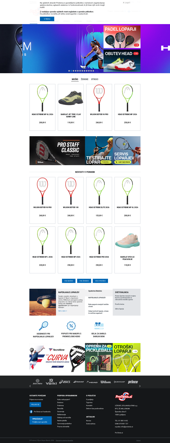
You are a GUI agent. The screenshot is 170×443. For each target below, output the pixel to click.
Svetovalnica (90, 424)
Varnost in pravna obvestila (64, 440)
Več (33, 63)
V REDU (47, 19)
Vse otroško (100, 281)
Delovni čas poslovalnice (95, 408)
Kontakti (89, 405)
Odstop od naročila (64, 417)
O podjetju (89, 399)
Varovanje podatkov (64, 423)
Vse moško (68, 281)
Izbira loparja (119, 309)
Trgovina (89, 402)
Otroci (94, 79)
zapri (127, 2)
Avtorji (138, 440)
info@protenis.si (127, 427)
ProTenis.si (119, 433)
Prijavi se (35, 404)
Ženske (84, 79)
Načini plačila (62, 420)
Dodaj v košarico (44, 103)
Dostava (60, 402)
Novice (88, 421)
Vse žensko (84, 281)
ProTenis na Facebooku (42, 412)
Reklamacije (61, 414)
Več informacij (44, 92)
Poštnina (60, 405)
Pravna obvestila (63, 426)
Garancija (60, 411)
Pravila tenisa (119, 304)
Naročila (60, 408)
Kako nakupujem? (63, 399)
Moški (75, 79)
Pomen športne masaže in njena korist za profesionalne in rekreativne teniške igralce (125, 297)
